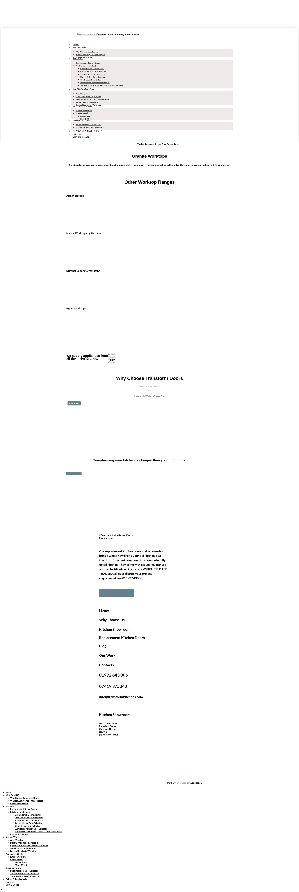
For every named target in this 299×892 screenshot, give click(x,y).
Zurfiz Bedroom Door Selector (24, 873)
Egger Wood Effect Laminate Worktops (29, 845)
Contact (10, 882)
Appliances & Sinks (14, 854)
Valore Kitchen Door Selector (29, 820)
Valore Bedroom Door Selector (25, 876)
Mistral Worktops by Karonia (24, 842)
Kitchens (10, 806)
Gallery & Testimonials (16, 879)
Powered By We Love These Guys (149, 396)
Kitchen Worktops (14, 837)
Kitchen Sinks (16, 859)
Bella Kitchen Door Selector (28, 814)
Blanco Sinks (21, 862)
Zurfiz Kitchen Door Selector (28, 823)
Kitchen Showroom (114, 629)
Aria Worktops (17, 840)
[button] (74, 403)
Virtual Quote (12, 884)
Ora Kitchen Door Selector (27, 826)
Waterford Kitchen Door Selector (31, 828)
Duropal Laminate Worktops (23, 851)
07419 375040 (113, 686)
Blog (102, 646)
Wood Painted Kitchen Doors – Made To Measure (38, 831)
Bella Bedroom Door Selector (24, 870)
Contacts (106, 665)
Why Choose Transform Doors (24, 798)
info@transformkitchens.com (121, 697)
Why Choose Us (112, 620)
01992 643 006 (113, 674)
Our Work (107, 655)
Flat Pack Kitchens (19, 834)
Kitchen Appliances (19, 856)
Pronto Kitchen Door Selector (29, 817)
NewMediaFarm (183, 783)
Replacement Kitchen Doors (122, 637)
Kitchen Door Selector (20, 812)
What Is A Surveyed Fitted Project (26, 800)
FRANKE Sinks (21, 865)
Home (104, 610)
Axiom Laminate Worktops (23, 848)
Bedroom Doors (13, 868)
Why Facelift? (12, 795)
